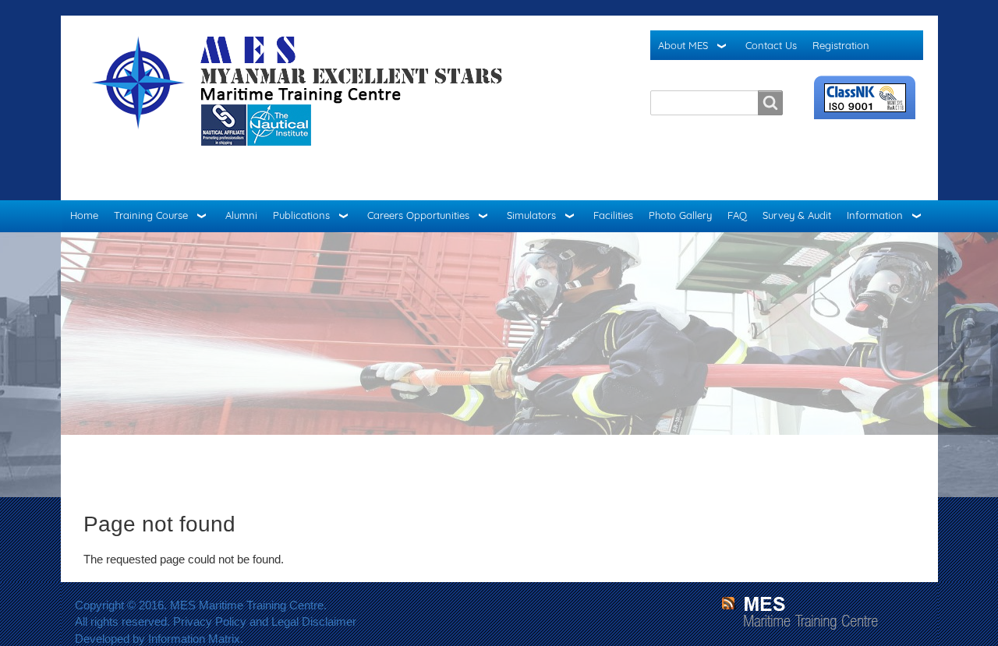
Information (875, 215)
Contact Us (771, 45)
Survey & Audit (797, 215)
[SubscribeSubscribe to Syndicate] (728, 603)
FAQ (737, 215)
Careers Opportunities (418, 215)
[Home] (303, 108)
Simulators (531, 215)
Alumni (241, 215)
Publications (301, 215)
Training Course (151, 215)
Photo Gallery (680, 215)
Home (84, 215)
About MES (683, 45)
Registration (840, 45)
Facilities (613, 215)
